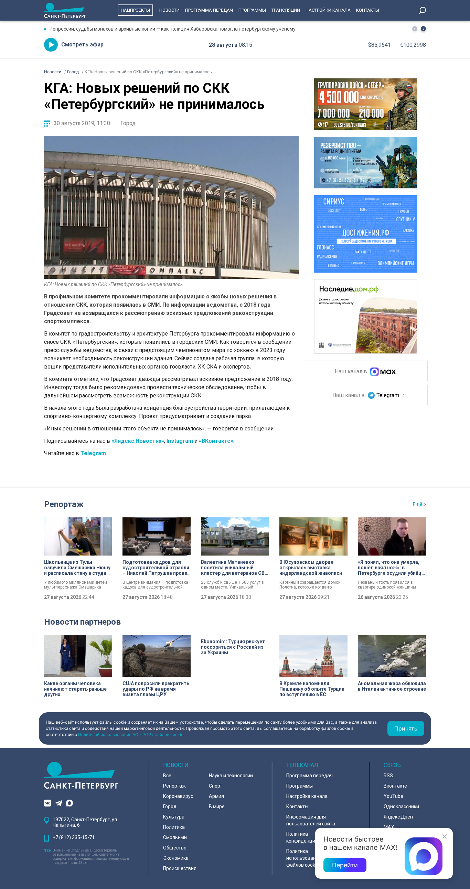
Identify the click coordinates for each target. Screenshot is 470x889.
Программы (252, 10)
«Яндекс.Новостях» (137, 441)
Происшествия (179, 868)
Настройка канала (307, 796)
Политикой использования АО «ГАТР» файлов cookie (130, 734)
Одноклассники (401, 806)
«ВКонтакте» (216, 441)
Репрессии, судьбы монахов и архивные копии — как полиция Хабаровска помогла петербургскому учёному (173, 29)
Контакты (367, 10)
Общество (174, 847)
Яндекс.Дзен (398, 817)
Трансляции (285, 10)
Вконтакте (395, 786)
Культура (173, 817)
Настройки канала (328, 10)
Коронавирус (178, 796)
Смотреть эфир (82, 44)
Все (167, 775)
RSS (388, 775)
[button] (423, 28)
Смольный (175, 837)
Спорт (215, 786)
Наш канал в (351, 372)
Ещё (418, 504)
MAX (389, 827)
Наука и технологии (231, 775)
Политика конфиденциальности (311, 837)
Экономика (176, 858)
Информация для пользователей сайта (310, 820)
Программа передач (209, 10)
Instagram (180, 441)
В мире (217, 806)
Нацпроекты (135, 10)
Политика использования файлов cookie (303, 858)
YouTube (393, 796)
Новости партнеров (82, 622)
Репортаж (64, 504)
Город (128, 123)
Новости (169, 10)
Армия (216, 796)
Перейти (345, 865)
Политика (174, 827)
